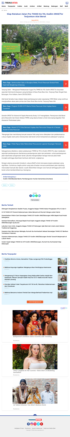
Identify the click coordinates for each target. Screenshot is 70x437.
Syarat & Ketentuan (37, 428)
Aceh (26, 6)
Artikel (39, 6)
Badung (46, 6)
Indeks (19, 6)
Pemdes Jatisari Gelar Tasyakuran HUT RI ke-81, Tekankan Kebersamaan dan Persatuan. (30, 285)
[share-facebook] (30, 195)
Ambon (32, 6)
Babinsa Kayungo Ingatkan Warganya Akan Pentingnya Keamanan (28, 267)
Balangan (54, 6)
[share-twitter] (33, 195)
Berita (4, 185)
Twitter (39, 426)
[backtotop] (35, 415)
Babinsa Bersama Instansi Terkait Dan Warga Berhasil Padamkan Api (28, 292)
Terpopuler (11, 6)
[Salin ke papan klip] (39, 195)
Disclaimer (28, 428)
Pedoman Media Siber (49, 428)
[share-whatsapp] (36, 195)
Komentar (36, 200)
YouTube (42, 426)
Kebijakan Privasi (19, 428)
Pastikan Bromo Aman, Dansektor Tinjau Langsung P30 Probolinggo (28, 259)
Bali (61, 6)
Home (4, 6)
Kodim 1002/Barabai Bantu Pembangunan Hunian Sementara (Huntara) (28, 179)
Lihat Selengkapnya (34, 301)
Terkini (12, 185)
